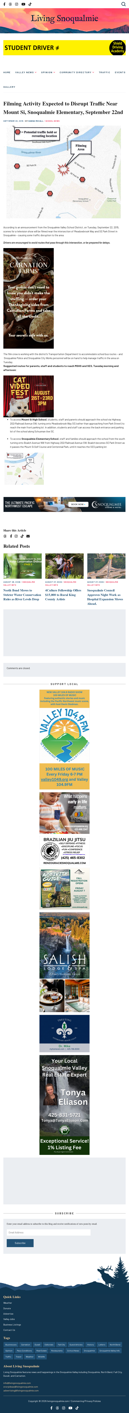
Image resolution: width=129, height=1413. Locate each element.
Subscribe (20, 1242)
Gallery (9, 86)
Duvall (37, 1344)
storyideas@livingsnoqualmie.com (20, 1386)
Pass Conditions (24, 1350)
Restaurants (57, 1350)
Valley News (24, 72)
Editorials (49, 1344)
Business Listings (12, 1324)
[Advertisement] (65, 632)
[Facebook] (11, 536)
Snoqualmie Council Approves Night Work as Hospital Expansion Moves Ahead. (105, 597)
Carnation (25, 1344)
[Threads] (6, 536)
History (90, 1344)
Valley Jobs (9, 1319)
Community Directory (76, 72)
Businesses (11, 1344)
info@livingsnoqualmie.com (17, 1383)
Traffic (104, 72)
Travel (18, 1356)
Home (7, 72)
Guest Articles (76, 1344)
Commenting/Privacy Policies (86, 1401)
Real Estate (41, 1350)
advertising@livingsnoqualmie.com (21, 1390)
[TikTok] (23, 536)
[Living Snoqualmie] (64, 19)
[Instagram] (17, 536)
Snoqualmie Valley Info (109, 1350)
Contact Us (9, 1329)
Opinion (47, 72)
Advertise (8, 1313)
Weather (7, 1302)
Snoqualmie (89, 1350)
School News (52, 121)
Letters (101, 1344)
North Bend (115, 1344)
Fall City (61, 1344)
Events (120, 72)
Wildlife (41, 1356)
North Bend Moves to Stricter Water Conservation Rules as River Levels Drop (22, 594)
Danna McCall (36, 121)
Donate (7, 1308)
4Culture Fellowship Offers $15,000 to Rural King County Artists (63, 594)
